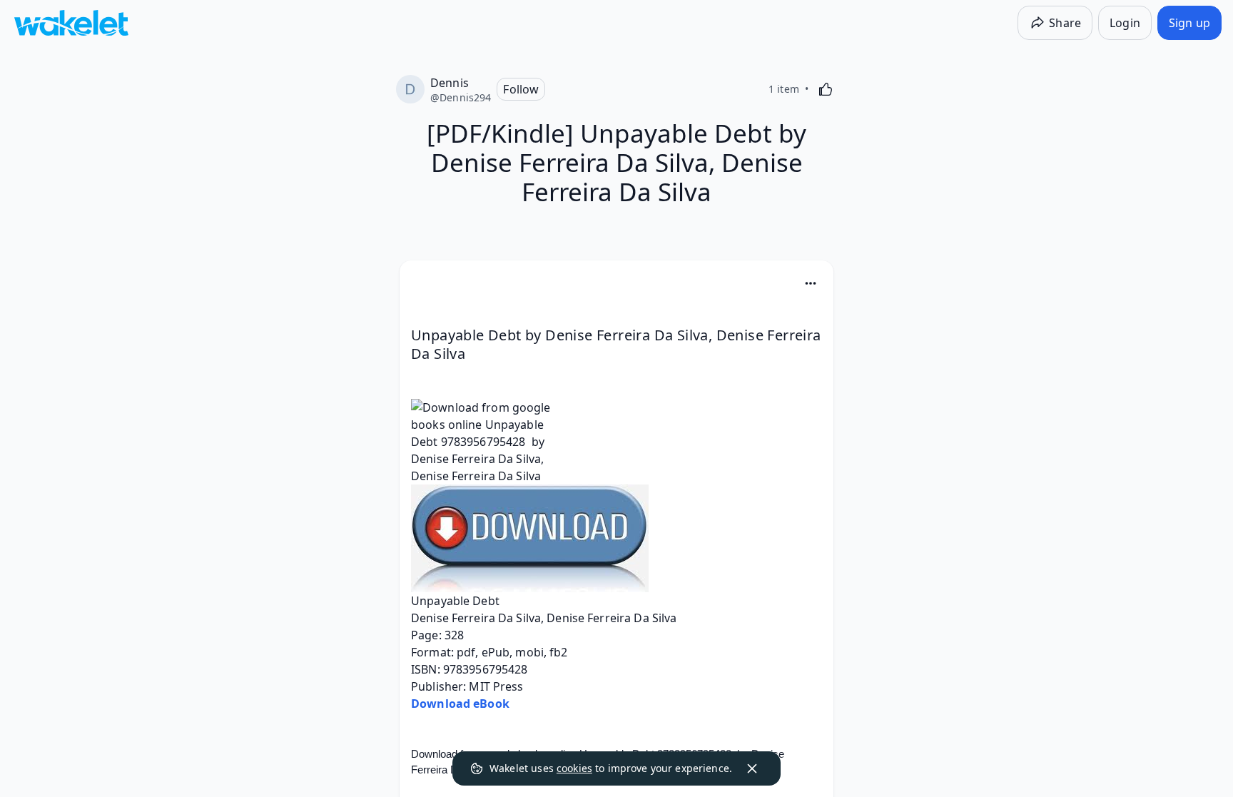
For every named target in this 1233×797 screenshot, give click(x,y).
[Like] (825, 89)
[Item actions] (810, 283)
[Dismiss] (752, 768)
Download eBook (460, 703)
